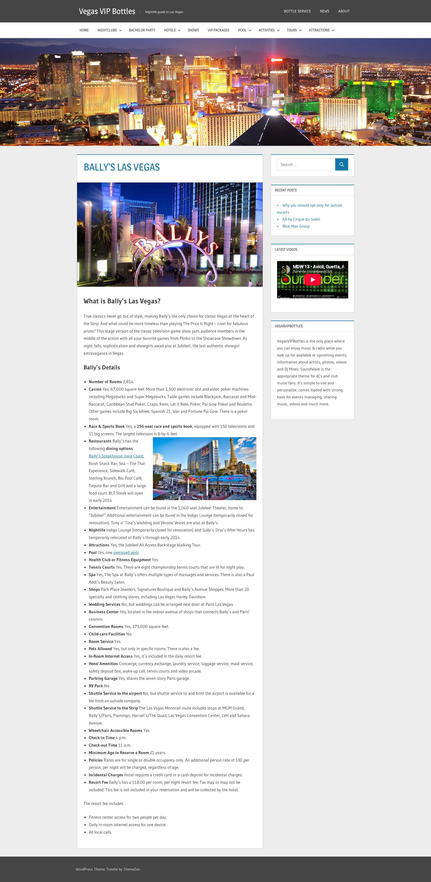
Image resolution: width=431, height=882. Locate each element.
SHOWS (193, 30)
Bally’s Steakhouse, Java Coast (116, 455)
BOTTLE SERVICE (297, 11)
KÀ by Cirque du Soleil (301, 219)
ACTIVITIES (267, 30)
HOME (84, 30)
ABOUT (344, 11)
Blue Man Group (296, 226)
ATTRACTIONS (319, 30)
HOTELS (170, 30)
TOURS (292, 30)
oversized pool (125, 552)
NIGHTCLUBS (107, 30)
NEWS (324, 11)
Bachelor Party (142, 30)
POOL (242, 30)
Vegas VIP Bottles (107, 11)
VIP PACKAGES (218, 30)
